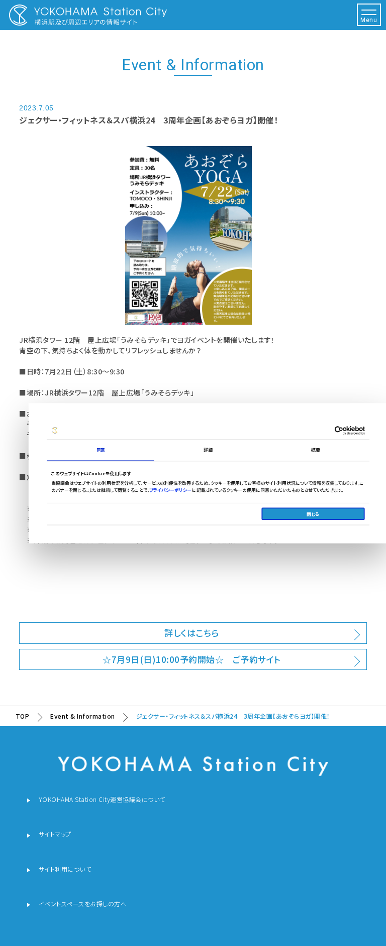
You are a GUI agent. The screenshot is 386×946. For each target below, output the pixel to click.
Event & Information (82, 716)
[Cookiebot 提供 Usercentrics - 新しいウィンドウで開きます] (323, 430)
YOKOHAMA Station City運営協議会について (102, 799)
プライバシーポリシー (170, 489)
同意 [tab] (100, 450)
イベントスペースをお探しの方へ (83, 903)
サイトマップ (55, 834)
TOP (23, 716)
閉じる (313, 513)
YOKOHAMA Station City (88, 15)
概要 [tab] (316, 450)
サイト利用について (65, 869)
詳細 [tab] (208, 450)
